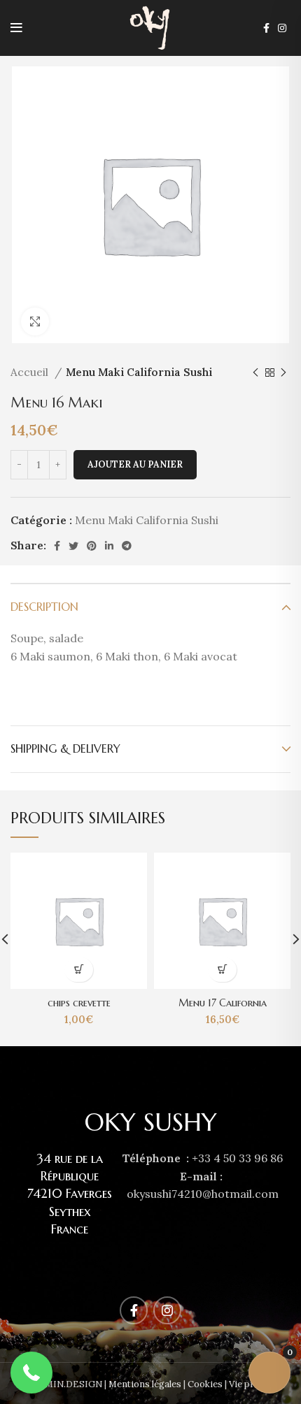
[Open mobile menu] (16, 28)
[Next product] (283, 372)
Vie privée (250, 1384)
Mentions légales (144, 1384)
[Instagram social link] (282, 28)
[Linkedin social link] (109, 546)
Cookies (205, 1384)
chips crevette (79, 1003)
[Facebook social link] (266, 28)
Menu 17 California (222, 1003)
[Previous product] (255, 372)
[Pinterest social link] (92, 546)
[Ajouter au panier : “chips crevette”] (78, 969)
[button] (31, 1373)
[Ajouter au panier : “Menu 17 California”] (222, 969)
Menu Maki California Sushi (139, 372)
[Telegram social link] (127, 546)
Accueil (30, 372)
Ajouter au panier (135, 464)
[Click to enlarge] (35, 321)
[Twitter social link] (73, 546)
